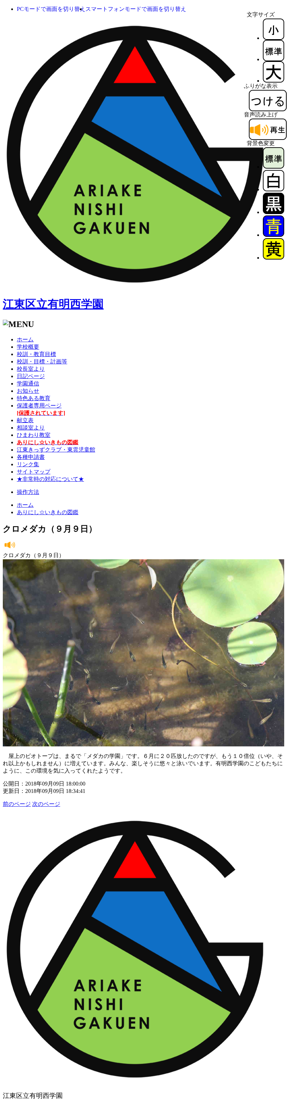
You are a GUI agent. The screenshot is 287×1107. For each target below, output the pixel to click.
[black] (273, 212)
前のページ (17, 804)
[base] (273, 167)
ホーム (25, 339)
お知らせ (28, 391)
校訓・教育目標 (36, 354)
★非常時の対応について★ (50, 479)
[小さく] (273, 38)
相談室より (31, 428)
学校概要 (28, 347)
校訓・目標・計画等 (42, 361)
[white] (273, 189)
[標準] (273, 59)
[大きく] (273, 81)
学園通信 (28, 383)
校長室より (31, 369)
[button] (51, 9)
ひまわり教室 (33, 435)
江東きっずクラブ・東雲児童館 (56, 450)
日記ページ (31, 376)
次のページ (46, 804)
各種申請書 (31, 457)
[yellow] (273, 258)
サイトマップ (33, 472)
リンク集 (28, 464)
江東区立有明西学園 (53, 304)
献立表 (25, 420)
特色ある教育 (33, 398)
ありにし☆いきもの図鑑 (47, 512)
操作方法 (28, 492)
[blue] (273, 235)
